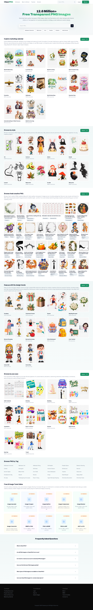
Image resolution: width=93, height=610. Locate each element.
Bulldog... (81, 273)
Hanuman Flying (8, 275)
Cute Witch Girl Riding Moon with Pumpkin (63, 272)
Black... (17, 255)
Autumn (39, 2)
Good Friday (70, 255)
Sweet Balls (51, 257)
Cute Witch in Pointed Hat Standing (53, 272)
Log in (79, 2)
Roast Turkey (36, 477)
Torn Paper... (28, 238)
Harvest (78, 468)
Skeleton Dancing (81, 465)
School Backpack (51, 339)
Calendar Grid (53, 218)
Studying (6, 313)
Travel (27, 452)
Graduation (6, 426)
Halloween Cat (22, 465)
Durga (49, 474)
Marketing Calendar (8, 596)
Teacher (33, 2)
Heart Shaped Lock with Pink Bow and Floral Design (62, 235)
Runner (49, 313)
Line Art (6, 182)
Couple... (80, 218)
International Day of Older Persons (12, 121)
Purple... (6, 237)
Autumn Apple (7, 471)
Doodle (49, 182)
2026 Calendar (7, 400)
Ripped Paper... (28, 237)
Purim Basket (41, 275)
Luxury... (7, 255)
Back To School (29, 426)
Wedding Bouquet (73, 313)
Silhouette (71, 182)
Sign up (85, 2)
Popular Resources (8, 592)
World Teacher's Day (73, 69)
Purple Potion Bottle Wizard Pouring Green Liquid (9, 235)
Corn (45, 30)
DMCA (63, 592)
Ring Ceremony (20, 273)
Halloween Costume (8, 465)
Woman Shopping (8, 339)
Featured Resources (8, 594)
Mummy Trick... (83, 237)
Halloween (17, 2)
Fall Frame (35, 468)
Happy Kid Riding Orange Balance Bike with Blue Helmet (74, 235)
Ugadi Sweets (51, 255)
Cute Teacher (72, 339)
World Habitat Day (8, 69)
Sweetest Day (72, 95)
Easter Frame (71, 257)
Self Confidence (21, 218)
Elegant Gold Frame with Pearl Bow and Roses (8, 253)
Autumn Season (51, 468)
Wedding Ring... (20, 275)
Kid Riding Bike (73, 237)
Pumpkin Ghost (39, 257)
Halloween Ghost (39, 237)
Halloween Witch (53, 274)
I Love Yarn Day (29, 69)
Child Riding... (73, 238)
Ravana (34, 474)
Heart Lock (60, 238)
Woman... (20, 220)
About (63, 590)
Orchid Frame (49, 237)
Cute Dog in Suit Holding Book (62, 253)
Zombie (5, 468)
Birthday (28, 400)
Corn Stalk (35, 471)
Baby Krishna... (30, 218)
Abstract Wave (18, 257)
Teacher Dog (62, 255)
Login (34, 590)
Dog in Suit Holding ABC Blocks (19, 235)
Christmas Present (30, 313)
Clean (8, 2)
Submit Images (36, 594)
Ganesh (20, 474)
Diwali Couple (80, 220)
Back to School (25, 2)
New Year (6, 452)
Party (70, 400)
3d (4, 157)
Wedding (49, 400)
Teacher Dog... (18, 237)
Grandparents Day (8, 474)
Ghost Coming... (39, 255)
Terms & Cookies (66, 594)
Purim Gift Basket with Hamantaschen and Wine (43, 272)
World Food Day (51, 69)
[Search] (74, 2)
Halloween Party (37, 465)
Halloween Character (29, 30)
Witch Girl (61, 273)
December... (45, 218)
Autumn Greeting (30, 275)
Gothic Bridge (28, 257)
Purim (40, 273)
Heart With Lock (61, 237)
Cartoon (28, 157)
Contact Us (65, 596)
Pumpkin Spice (65, 465)
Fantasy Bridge (28, 255)
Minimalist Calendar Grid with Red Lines (51, 215)
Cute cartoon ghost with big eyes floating (40, 235)
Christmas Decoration (67, 477)
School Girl (6, 364)
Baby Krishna (30, 220)
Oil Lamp (6, 477)
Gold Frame (7, 257)
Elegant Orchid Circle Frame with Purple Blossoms (50, 235)
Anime (48, 157)
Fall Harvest (64, 468)
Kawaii (70, 157)
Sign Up (35, 592)
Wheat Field (21, 471)
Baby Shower (72, 426)
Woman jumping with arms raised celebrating (20, 217)
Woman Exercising (30, 339)
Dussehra (6, 95)
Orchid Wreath (49, 238)
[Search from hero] (72, 25)
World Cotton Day (30, 121)
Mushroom (39, 30)
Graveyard (21, 468)
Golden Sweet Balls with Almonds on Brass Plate (52, 253)
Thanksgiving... (69, 218)
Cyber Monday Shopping (53, 477)
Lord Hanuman (8, 273)
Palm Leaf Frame (8, 218)
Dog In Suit (62, 257)
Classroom (79, 471)
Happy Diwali (79, 474)
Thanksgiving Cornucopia (24, 477)
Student (57, 30)
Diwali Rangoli (65, 474)
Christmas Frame (80, 477)
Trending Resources (8, 590)
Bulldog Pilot (81, 275)
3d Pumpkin (50, 465)
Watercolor (28, 182)
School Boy (28, 364)
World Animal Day (51, 95)
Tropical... (7, 220)
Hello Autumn (65, 30)
